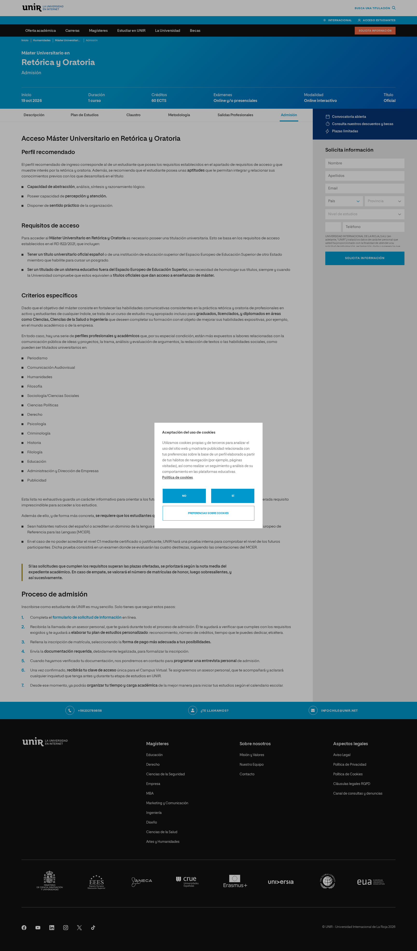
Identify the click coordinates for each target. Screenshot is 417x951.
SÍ (233, 496)
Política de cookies (177, 477)
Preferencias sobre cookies (208, 513)
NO (184, 496)
